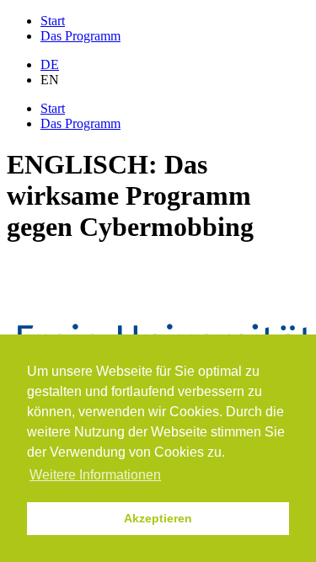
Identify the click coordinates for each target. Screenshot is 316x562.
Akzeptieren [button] (158, 518)
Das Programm (80, 36)
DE (49, 64)
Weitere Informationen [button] (95, 475)
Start (52, 20)
